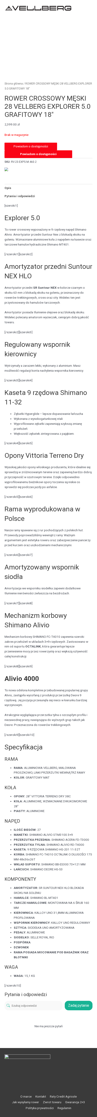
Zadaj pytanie (78, 1005)
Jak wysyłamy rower (25, 1102)
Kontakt (40, 1096)
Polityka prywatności (40, 1108)
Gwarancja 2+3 (75, 1102)
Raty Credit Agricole (63, 1096)
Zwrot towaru (52, 1102)
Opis (8, 188)
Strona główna (14, 83)
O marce (26, 1096)
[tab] (48, 188)
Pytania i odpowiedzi (20, 196)
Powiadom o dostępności (38, 154)
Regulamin (64, 1108)
